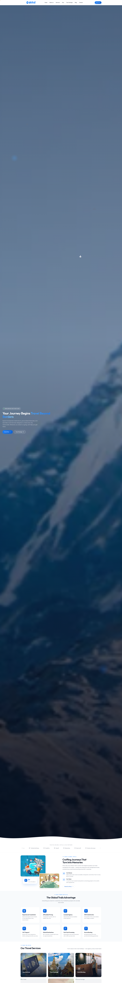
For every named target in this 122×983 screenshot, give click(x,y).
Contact (81, 2)
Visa (63, 2)
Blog (76, 2)
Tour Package (69, 2)
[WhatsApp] (92, 2)
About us (52, 2)
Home (46, 2)
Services (58, 2)
